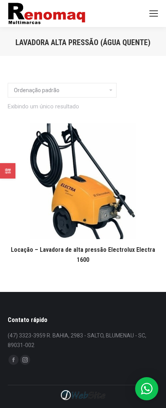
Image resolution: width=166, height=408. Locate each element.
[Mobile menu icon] (153, 13)
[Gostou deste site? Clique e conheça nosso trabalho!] (83, 399)
